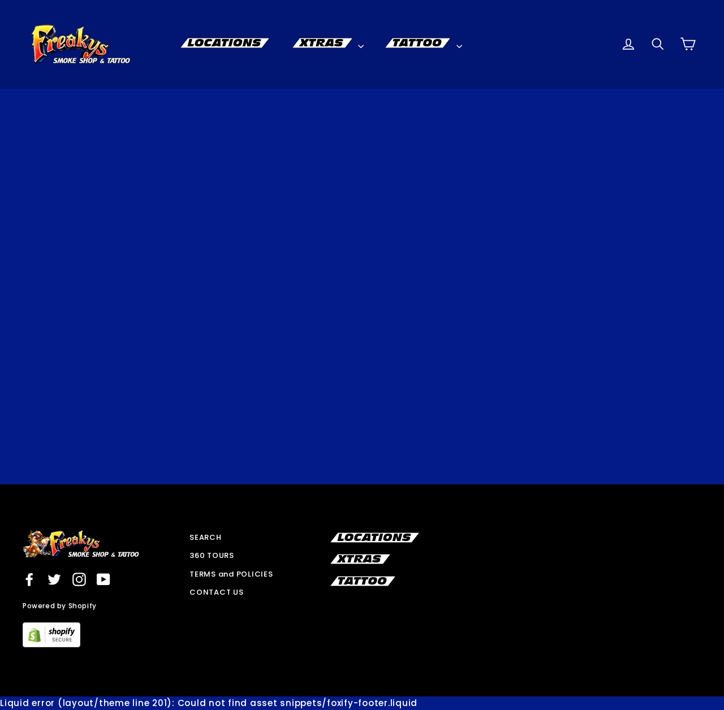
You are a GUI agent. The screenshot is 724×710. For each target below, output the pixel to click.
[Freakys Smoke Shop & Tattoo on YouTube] (103, 579)
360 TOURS (211, 555)
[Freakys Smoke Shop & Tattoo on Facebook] (29, 579)
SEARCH (205, 537)
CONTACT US (216, 592)
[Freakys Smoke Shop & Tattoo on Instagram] (79, 579)
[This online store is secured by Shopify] (51, 644)
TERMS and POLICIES (231, 574)
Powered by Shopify (60, 606)
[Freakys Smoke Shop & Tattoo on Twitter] (54, 579)
